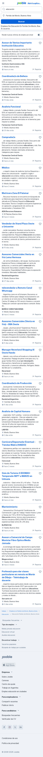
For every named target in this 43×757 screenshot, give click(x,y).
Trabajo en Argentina (10, 688)
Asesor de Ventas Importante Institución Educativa (17, 44)
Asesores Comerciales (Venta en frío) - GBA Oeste (18, 322)
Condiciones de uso (10, 738)
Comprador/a (8, 137)
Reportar (38, 69)
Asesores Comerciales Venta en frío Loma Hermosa (18, 256)
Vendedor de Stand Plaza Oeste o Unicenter (18, 225)
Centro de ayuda (8, 684)
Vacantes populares (9, 644)
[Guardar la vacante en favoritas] (40, 43)
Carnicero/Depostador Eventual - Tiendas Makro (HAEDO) (18, 443)
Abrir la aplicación (35, 3)
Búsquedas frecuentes (11, 620)
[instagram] (9, 727)
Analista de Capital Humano (16, 411)
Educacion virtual (8, 632)
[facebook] (4, 727)
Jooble (16, 752)
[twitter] (15, 727)
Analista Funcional (11, 106)
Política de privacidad (10, 743)
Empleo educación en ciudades (14, 691)
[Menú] (3, 3)
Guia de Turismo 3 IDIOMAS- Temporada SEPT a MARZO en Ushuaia (17, 476)
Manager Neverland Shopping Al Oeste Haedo (18, 351)
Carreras (5, 680)
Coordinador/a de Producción (17, 383)
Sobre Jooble (7, 677)
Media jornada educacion (11, 629)
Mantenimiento (9, 507)
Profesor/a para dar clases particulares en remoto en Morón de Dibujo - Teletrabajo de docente (18, 576)
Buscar (21, 21)
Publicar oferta (8, 705)
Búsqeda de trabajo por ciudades (14, 647)
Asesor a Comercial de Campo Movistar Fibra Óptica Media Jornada (17, 540)
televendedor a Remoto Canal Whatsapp (17, 289)
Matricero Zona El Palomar (15, 193)
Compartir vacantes (10, 701)
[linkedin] (20, 727)
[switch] (39, 35)
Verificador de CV (9, 719)
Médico (5, 167)
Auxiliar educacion (8, 635)
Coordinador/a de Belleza (15, 76)
